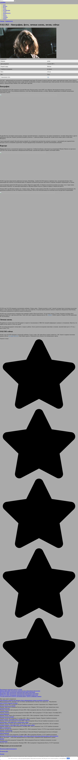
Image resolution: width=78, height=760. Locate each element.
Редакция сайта (4, 751)
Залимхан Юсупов (5, 708)
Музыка (5, 6)
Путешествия (6, 10)
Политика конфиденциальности (8, 748)
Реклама (2, 754)
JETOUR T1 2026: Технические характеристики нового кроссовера (17, 692)
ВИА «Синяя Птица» (5, 727)
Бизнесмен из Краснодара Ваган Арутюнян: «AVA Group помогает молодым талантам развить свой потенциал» (29, 736)
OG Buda (10, 336)
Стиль (4, 9)
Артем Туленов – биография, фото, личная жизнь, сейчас (15, 719)
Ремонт (5, 15)
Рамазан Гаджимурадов (6, 730)
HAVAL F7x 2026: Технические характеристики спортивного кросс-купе (19, 695)
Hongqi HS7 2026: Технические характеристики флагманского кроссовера (19, 693)
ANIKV (50, 315)
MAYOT (16, 336)
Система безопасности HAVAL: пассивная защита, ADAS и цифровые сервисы (20, 696)
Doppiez (2, 738)
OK (68, 758)
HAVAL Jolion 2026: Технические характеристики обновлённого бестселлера (20, 691)
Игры (4, 7)
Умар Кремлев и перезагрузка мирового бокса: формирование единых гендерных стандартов (24, 700)
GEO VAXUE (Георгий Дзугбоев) (9, 703)
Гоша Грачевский (4, 733)
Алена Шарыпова (4, 714)
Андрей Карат (3, 741)
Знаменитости (6, 13)
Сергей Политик (4, 711)
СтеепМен (2, 2)
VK (48, 77)
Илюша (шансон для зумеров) (7, 705)
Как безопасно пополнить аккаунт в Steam (11, 689)
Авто (4, 4)
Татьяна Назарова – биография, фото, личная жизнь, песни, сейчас (17, 725)
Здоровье (5, 17)
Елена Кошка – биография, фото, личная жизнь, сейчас (14, 722)
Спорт (4, 11)
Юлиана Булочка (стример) (7, 716)
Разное (5, 18)
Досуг (4, 14)
